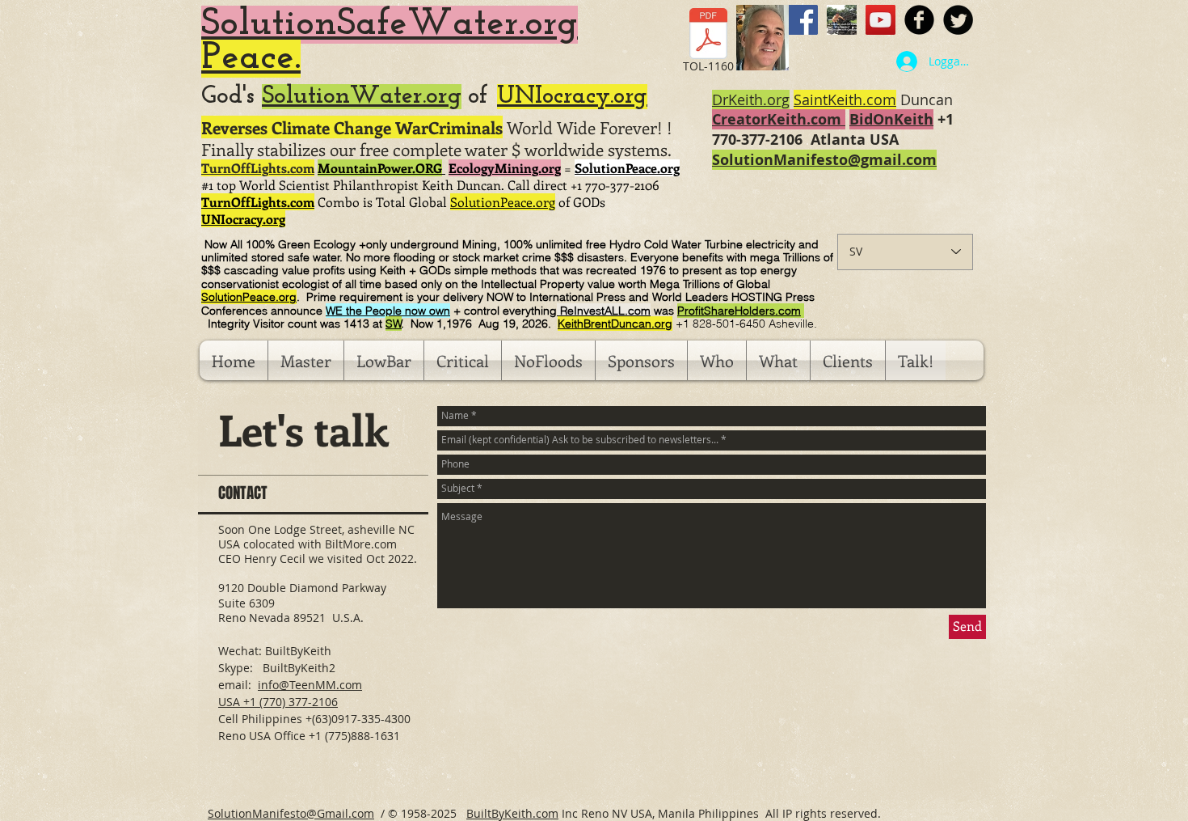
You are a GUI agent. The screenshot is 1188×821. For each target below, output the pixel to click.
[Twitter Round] (958, 20)
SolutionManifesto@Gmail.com (291, 813)
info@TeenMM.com (310, 684)
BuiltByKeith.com (512, 813)
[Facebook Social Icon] (803, 20)
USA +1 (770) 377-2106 (278, 701)
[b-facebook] (919, 20)
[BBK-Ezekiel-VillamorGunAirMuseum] (842, 20)
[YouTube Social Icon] (880, 20)
